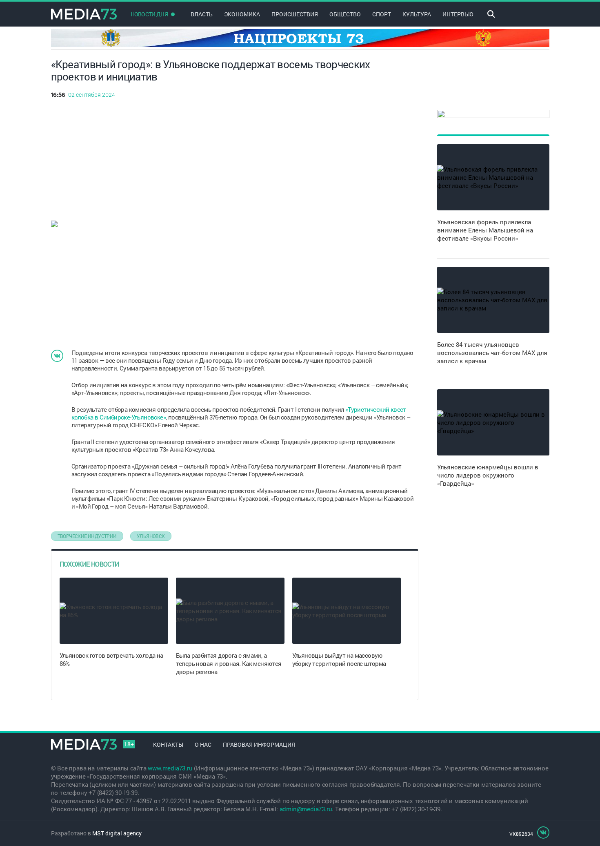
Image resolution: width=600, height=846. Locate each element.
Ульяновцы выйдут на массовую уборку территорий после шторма (339, 659)
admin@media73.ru (306, 809)
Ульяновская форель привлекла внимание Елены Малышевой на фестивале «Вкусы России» (485, 230)
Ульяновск (151, 536)
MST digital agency (117, 833)
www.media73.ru (170, 768)
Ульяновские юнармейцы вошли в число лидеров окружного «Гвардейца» (487, 475)
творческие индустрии (87, 536)
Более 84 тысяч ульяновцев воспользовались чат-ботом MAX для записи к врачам (492, 352)
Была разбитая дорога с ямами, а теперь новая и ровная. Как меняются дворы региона (229, 663)
